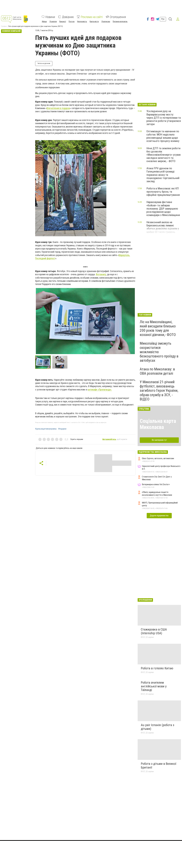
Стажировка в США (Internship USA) (154, 631)
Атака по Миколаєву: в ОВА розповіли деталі (157, 371)
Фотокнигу (101, 274)
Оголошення (118, 16)
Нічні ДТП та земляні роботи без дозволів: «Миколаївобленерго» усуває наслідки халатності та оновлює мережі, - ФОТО (163, 155)
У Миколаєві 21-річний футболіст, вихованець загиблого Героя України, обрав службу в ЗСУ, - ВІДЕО (159, 390)
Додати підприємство (159, 515)
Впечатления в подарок (58, 108)
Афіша (44, 21)
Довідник (68, 16)
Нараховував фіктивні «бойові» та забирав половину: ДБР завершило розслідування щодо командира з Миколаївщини (163, 208)
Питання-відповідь (120, 21)
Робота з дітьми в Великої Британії (158, 765)
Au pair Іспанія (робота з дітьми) (157, 727)
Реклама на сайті (92, 16)
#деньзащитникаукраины (46, 429)
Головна (4, 26)
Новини (50, 16)
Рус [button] (163, 19)
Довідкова (105, 21)
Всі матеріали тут (159, 440)
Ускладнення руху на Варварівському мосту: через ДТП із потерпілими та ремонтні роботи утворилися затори (163, 118)
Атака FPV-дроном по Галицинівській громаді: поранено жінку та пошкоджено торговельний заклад (162, 175)
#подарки (62, 429)
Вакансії (62, 21)
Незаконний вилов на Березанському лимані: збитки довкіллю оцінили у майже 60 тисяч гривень (162, 227)
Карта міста (94, 21)
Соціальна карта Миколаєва (158, 424)
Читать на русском (43, 63)
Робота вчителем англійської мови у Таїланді (154, 686)
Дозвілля (53, 21)
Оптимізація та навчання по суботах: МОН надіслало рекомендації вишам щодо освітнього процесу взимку (162, 136)
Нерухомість (82, 21)
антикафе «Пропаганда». (100, 389)
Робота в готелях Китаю (157, 668)
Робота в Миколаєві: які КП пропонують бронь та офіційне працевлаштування (163, 191)
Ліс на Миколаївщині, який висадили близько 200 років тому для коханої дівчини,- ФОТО (158, 328)
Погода (71, 21)
